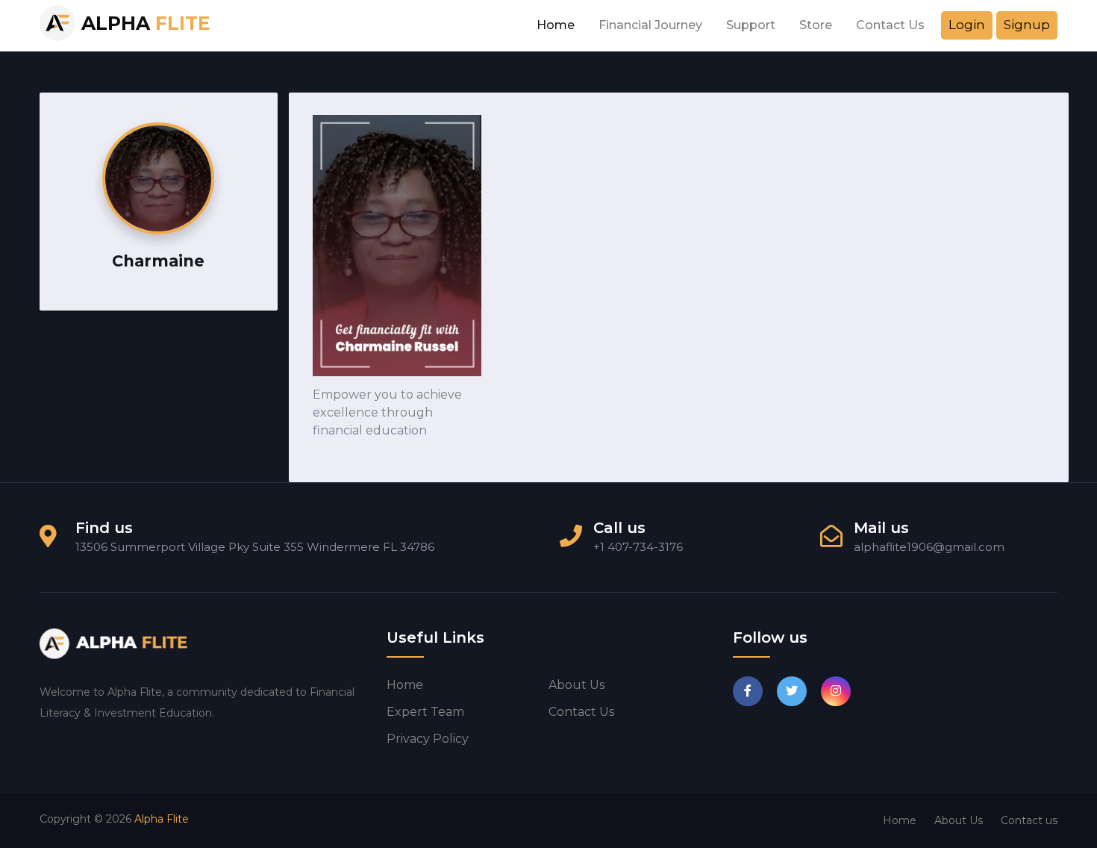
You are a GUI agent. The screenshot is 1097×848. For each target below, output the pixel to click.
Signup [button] (1027, 24)
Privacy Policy (428, 739)
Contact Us (890, 25)
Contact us (581, 712)
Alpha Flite (161, 819)
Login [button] (966, 24)
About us (576, 685)
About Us (958, 820)
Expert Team (425, 712)
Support (750, 25)
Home (556, 25)
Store (815, 25)
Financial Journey (650, 25)
